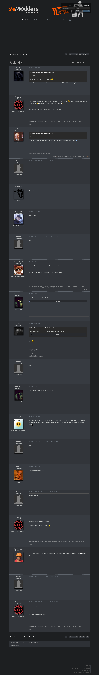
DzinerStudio (86, 668)
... (68, 54)
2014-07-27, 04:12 (34, 491)
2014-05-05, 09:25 (34, 97)
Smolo (18, 68)
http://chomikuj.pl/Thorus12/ (36, 121)
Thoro (18, 416)
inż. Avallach (18, 549)
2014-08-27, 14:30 (34, 601)
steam (54, 156)
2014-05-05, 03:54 (34, 67)
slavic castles (60, 156)
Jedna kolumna (78, 672)
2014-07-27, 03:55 (34, 441)
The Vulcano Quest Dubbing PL (36, 356)
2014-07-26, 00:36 (34, 361)
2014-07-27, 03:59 (34, 466)
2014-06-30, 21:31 (34, 160)
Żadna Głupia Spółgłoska (18, 262)
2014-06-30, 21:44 (34, 186)
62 (83, 54)
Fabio (18, 323)
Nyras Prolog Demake (34, 349)
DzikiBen (18, 211)
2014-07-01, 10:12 (34, 236)
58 (70, 54)
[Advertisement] (49, 36)
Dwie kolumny (86, 672)
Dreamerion (18, 294)
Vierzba (18, 466)
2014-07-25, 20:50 (34, 293)
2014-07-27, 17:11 (34, 576)
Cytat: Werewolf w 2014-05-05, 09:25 (43, 133)
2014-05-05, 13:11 (34, 128)
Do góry (50, 660)
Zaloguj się (79, 5)
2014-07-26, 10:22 (34, 416)
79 (87, 54)
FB (30, 318)
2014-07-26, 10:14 (34, 386)
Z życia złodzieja (33, 355)
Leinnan (18, 129)
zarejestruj (86, 5)
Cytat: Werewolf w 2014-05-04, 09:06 (43, 72)
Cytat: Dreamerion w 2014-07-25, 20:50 (43, 328)
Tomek (18, 161)
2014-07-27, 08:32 (34, 517)
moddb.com (71, 156)
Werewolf (18, 97)
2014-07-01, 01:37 (34, 211)
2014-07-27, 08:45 (34, 549)
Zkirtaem (18, 186)
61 (80, 54)
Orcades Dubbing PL (34, 350)
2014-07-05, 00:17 (34, 261)
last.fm (66, 156)
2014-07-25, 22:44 (34, 323)
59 (73, 54)
